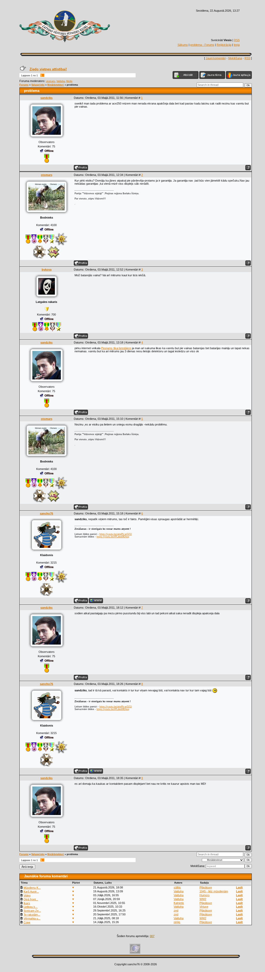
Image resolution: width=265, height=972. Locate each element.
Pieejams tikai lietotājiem (116, 348)
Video (27, 895)
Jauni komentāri (216, 58)
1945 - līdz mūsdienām (214, 891)
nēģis (177, 922)
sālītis (177, 887)
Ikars (27, 903)
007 (152, 936)
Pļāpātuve (206, 887)
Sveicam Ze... (32, 910)
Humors (205, 895)
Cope (27, 922)
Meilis (69, 81)
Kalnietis (179, 902)
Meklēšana (235, 58)
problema (72, 85)
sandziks (46, 97)
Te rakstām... (32, 914)
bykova (46, 269)
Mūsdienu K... (32, 887)
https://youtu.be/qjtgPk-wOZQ (115, 534)
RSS (237, 40)
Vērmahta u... (32, 918)
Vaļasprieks (38, 85)
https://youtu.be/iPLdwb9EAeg (113, 536)
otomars (50, 81)
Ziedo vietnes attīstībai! (48, 69)
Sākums (183, 44)
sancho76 (46, 513)
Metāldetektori (55, 85)
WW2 (203, 899)
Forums (23, 85)
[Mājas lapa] (96, 600)
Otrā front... (31, 899)
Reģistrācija (224, 44)
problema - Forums (202, 44)
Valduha (60, 81)
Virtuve (204, 906)
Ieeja (237, 44)
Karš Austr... (31, 891)
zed (176, 910)
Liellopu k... (31, 906)
